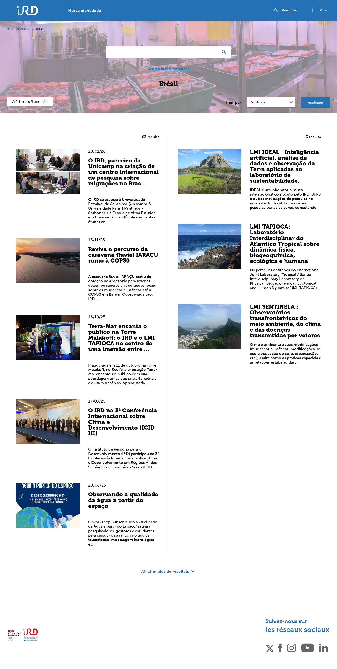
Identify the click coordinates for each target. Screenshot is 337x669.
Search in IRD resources (168, 69)
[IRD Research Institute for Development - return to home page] (23, 634)
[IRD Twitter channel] (269, 647)
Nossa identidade (84, 10)
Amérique (22, 29)
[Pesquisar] (225, 52)
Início (8, 29)
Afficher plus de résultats (165, 571)
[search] (295, 10)
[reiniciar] (213, 52)
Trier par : (234, 102)
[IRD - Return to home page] (27, 10)
